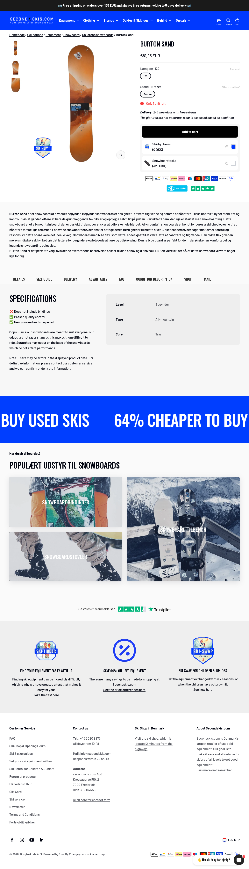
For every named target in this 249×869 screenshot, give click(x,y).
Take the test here (46, 695)
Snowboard (71, 35)
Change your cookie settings (87, 854)
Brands (108, 20)
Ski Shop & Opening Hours (27, 746)
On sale (181, 20)
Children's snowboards (97, 35)
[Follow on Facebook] (12, 840)
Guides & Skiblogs (136, 20)
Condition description (154, 279)
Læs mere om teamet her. (214, 770)
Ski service (17, 799)
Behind (162, 20)
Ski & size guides (21, 753)
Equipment (67, 20)
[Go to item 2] (15, 67)
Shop (188, 279)
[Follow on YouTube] (31, 840)
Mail (207, 279)
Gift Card (15, 792)
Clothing (89, 20)
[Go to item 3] (15, 86)
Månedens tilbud (20, 784)
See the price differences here (124, 690)
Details (19, 279)
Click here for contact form (91, 800)
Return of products (22, 776)
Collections (35, 35)
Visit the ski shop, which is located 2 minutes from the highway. (154, 743)
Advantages (98, 279)
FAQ (121, 279)
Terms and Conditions (24, 814)
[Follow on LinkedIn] (41, 840)
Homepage (17, 35)
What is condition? (231, 87)
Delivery (70, 279)
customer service (80, 363)
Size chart (235, 69)
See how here (202, 689)
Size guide (44, 279)
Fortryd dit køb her (22, 822)
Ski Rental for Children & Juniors (31, 769)
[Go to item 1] (15, 48)
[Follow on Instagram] (22, 840)
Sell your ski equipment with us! (31, 761)
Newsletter (17, 807)
